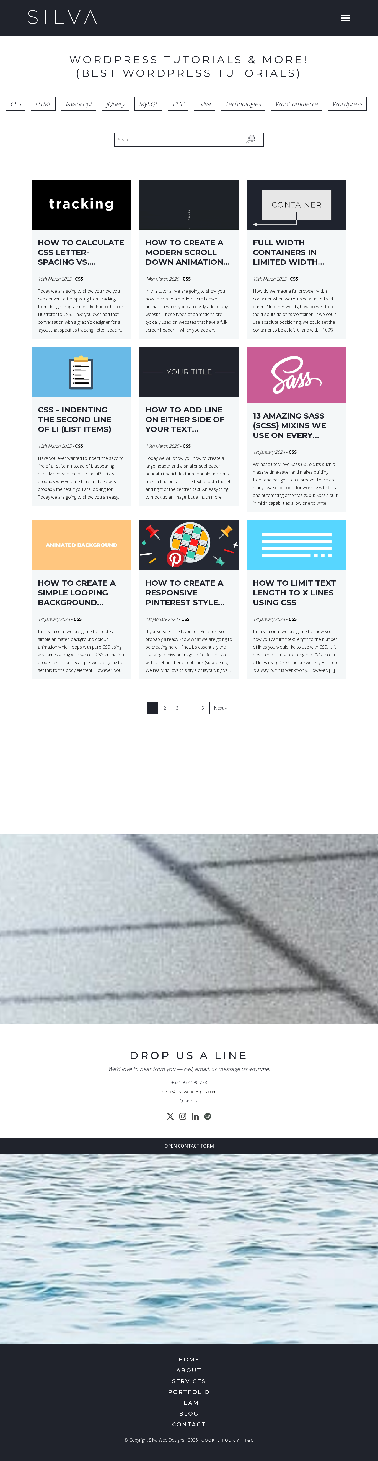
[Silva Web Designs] (62, 22)
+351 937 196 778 (189, 1082)
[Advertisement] (189, 784)
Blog (189, 1413)
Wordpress (347, 104)
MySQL (148, 104)
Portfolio (189, 1392)
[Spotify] (207, 1116)
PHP (178, 104)
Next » (220, 708)
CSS (15, 104)
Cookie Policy (220, 1440)
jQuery (115, 104)
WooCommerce (296, 104)
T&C (249, 1440)
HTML (43, 104)
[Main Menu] (344, 18)
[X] (170, 1116)
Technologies (243, 104)
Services (189, 1381)
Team (189, 1402)
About (189, 1370)
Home (189, 1359)
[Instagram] (182, 1116)
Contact (189, 1424)
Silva (204, 104)
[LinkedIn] (195, 1116)
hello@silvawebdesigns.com (189, 1091)
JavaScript (79, 104)
